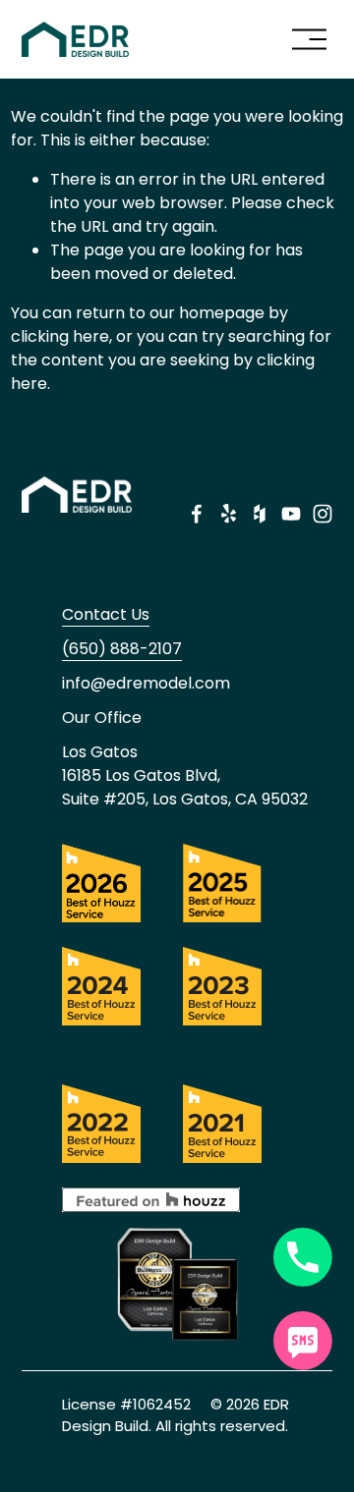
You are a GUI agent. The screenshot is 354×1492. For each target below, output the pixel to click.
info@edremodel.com (146, 683)
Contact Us (105, 614)
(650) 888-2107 (122, 648)
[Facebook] (196, 514)
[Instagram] (322, 514)
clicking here (60, 336)
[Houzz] (259, 514)
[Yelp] (228, 514)
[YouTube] (291, 514)
